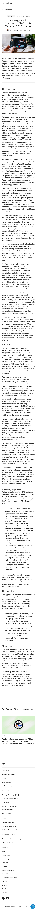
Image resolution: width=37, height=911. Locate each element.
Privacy (20, 906)
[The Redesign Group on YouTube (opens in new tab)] (7, 898)
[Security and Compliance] (32, 906)
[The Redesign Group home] (7, 3)
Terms (25, 906)
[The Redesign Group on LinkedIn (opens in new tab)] (3, 898)
